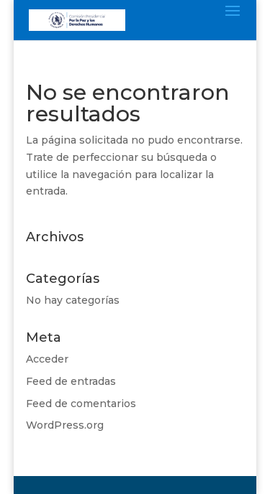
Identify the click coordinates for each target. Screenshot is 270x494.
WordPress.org (65, 425)
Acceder (47, 359)
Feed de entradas (71, 381)
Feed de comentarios (81, 403)
